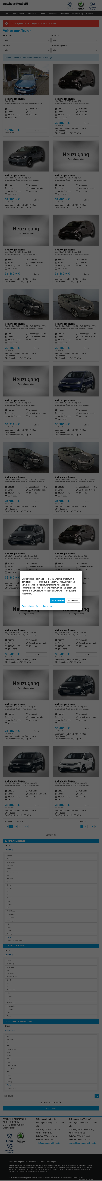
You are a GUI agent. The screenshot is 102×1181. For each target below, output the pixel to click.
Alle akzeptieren (58, 600)
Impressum (48, 606)
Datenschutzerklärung (31, 606)
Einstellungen (73, 600)
